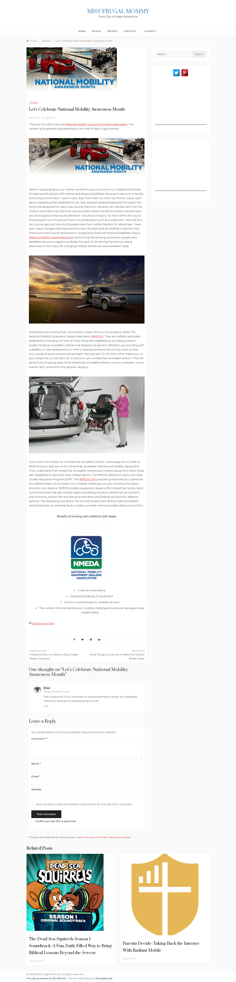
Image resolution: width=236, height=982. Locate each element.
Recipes (113, 31)
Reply (46, 706)
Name (36, 763)
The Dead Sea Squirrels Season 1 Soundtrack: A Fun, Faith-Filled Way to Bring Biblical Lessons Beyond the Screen (70, 946)
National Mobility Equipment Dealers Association (96, 124)
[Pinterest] (184, 72)
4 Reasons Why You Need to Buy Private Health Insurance (53, 656)
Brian (47, 687)
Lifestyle (129, 31)
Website (36, 789)
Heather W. (50, 117)
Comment (38, 738)
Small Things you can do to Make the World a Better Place (116, 656)
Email (35, 776)
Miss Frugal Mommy (118, 11)
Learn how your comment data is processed (103, 837)
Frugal (96, 31)
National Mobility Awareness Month (51, 237)
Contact (150, 31)
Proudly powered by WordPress (46, 978)
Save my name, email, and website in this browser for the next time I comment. (84, 804)
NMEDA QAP (88, 479)
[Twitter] (176, 72)
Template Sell (103, 978)
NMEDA (97, 336)
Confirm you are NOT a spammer (55, 821)
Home (81, 31)
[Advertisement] (180, 105)
